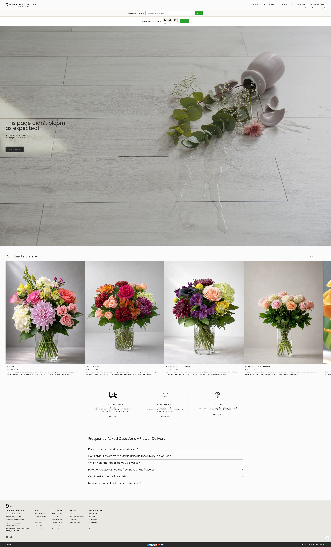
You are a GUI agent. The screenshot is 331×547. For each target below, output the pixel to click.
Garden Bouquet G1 (14, 366)
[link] (45, 312)
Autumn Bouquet (92, 366)
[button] (312, 8)
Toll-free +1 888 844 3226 (13, 516)
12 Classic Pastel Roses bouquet (257, 366)
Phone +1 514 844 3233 (13, 514)
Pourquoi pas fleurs (312, 544)
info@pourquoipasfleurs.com (15, 519)
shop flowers (14, 149)
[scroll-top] (327, 543)
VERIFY (198, 13)
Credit (323, 544)
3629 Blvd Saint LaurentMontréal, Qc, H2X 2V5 (13, 524)
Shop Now (184, 21)
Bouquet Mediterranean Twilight (178, 366)
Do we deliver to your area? (136, 13)
